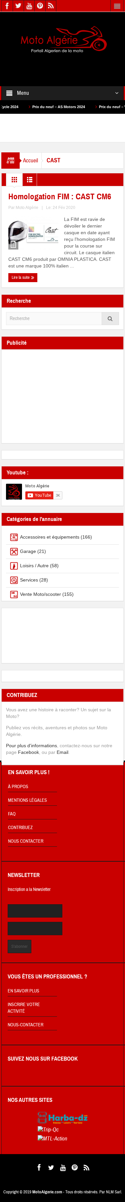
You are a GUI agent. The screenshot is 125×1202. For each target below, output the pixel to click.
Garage (28, 551)
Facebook (28, 752)
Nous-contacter (25, 1025)
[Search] (110, 318)
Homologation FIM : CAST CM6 (59, 197)
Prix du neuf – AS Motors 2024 (46, 107)
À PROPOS (18, 787)
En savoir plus (23, 991)
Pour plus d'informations (31, 745)
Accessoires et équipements (49, 537)
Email (62, 752)
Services (29, 580)
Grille (14, 181)
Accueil (30, 160)
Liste (30, 181)
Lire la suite (21, 277)
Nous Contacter (25, 841)
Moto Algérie (27, 207)
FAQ (12, 814)
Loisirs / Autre (34, 565)
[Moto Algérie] (63, 40)
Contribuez (20, 828)
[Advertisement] (62, 65)
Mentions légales (27, 800)
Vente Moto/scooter (40, 594)
